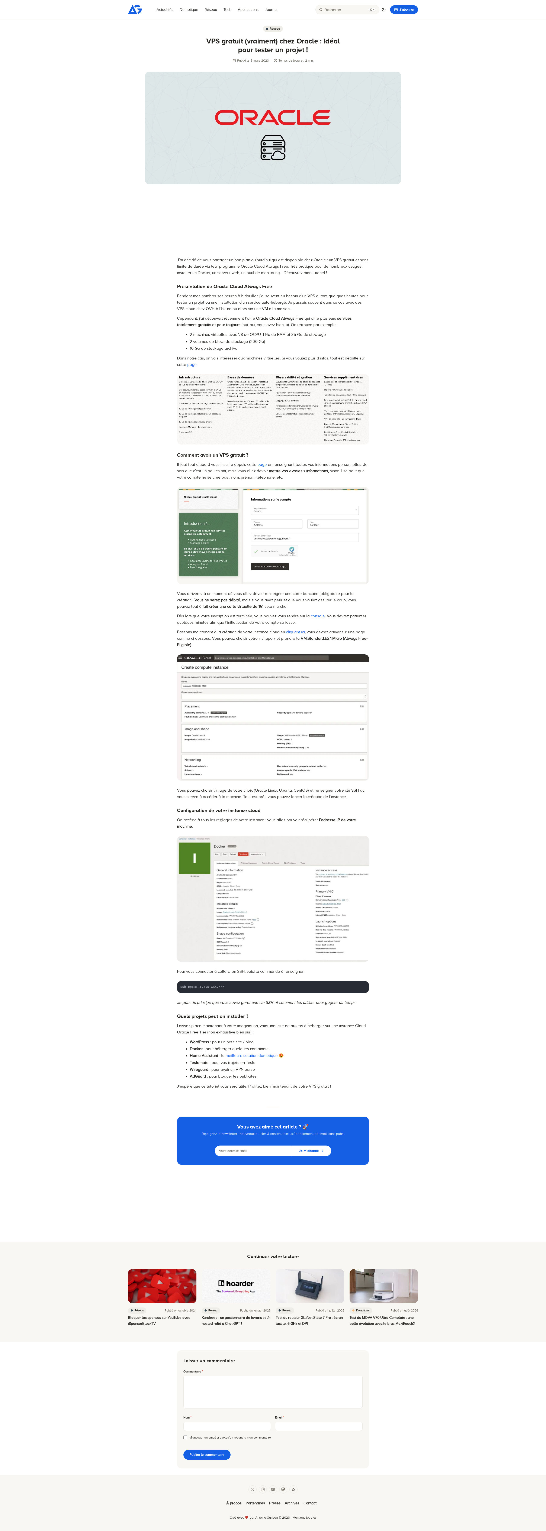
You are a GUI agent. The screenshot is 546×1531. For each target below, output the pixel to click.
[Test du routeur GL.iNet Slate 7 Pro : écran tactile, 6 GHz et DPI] (310, 1286)
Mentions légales (305, 1517)
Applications (248, 9)
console (318, 616)
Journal (271, 9)
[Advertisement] (273, 220)
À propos (233, 1503)
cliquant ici (295, 632)
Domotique (189, 9)
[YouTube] (273, 1489)
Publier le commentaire (207, 1455)
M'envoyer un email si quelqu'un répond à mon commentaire (230, 1437)
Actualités (165, 9)
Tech (227, 9)
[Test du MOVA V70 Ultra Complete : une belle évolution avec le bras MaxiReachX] (384, 1286)
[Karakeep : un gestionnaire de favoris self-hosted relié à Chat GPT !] (236, 1286)
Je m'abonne (309, 1151)
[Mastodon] (283, 1489)
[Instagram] (263, 1489)
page (192, 364)
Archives (292, 1503)
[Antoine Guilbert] (135, 12)
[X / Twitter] (252, 1489)
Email (279, 1417)
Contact (310, 1503)
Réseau (211, 9)
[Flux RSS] (293, 1489)
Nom (187, 1417)
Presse (274, 1503)
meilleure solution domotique (252, 1055)
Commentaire (193, 1371)
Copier (360, 985)
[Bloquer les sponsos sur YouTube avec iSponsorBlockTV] (162, 1286)
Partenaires (255, 1503)
